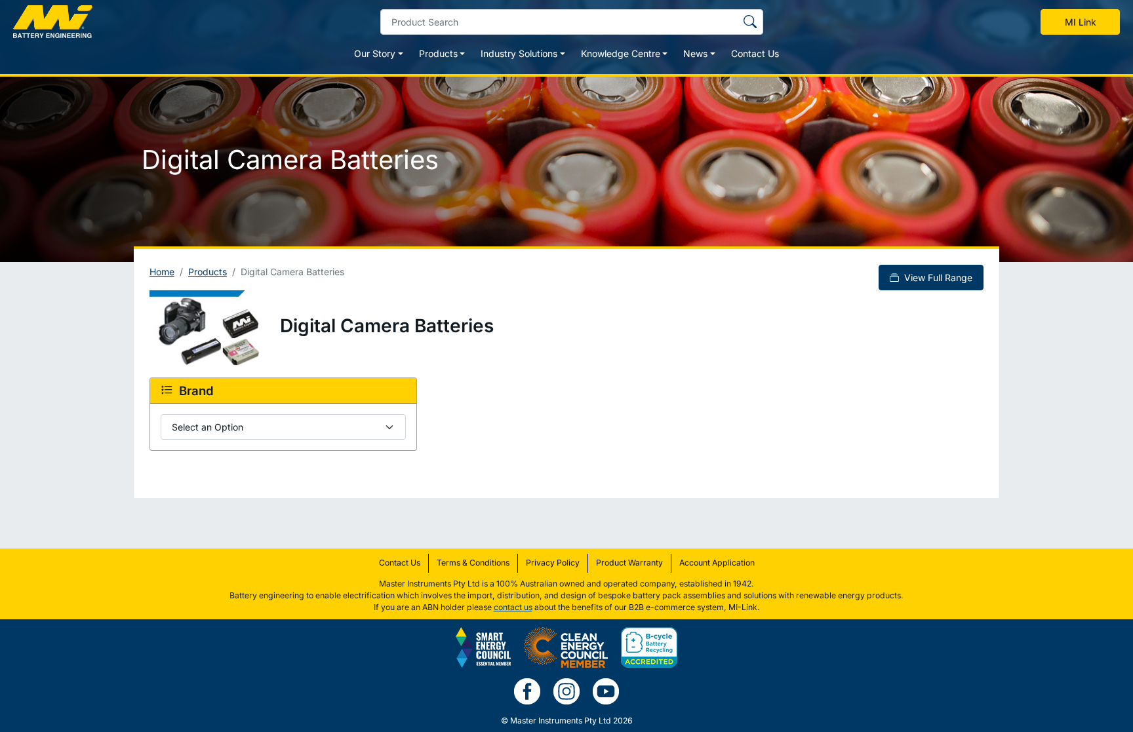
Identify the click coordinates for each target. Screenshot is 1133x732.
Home (161, 271)
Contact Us (755, 53)
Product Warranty (629, 563)
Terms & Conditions (473, 563)
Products (207, 271)
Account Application (717, 563)
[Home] (52, 21)
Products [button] (438, 53)
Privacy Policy (553, 563)
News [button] (695, 53)
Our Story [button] (374, 53)
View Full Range (937, 277)
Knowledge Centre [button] (620, 53)
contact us (513, 607)
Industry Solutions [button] (519, 53)
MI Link (1080, 22)
